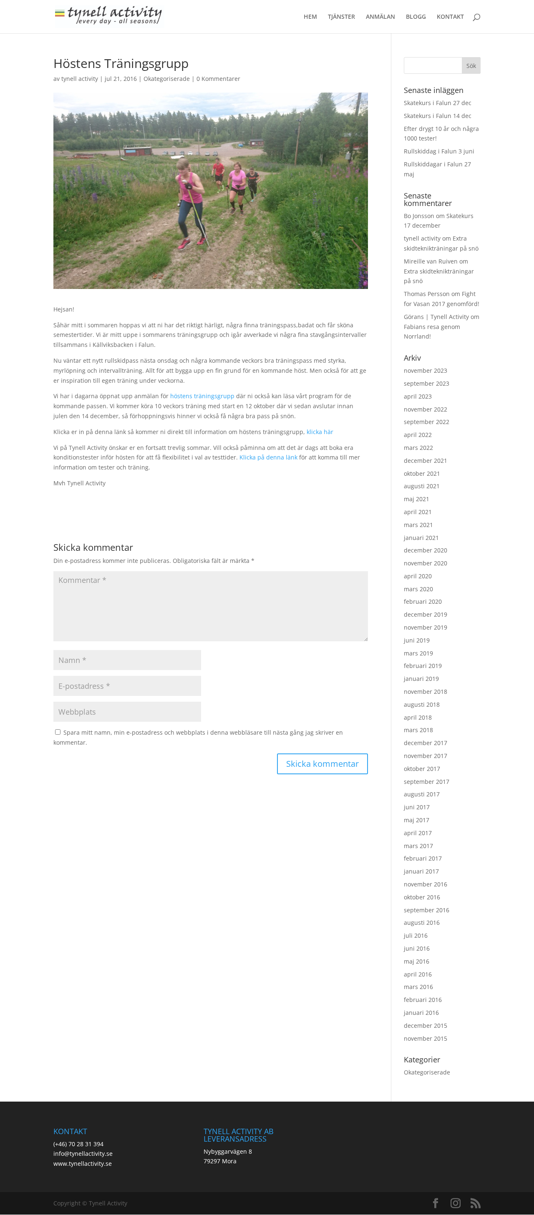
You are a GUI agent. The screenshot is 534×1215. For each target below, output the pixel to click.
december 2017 (425, 743)
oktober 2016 (422, 897)
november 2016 (425, 884)
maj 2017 (416, 820)
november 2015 (425, 1038)
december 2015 (425, 1025)
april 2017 (418, 833)
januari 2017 (421, 871)
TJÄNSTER (341, 17)
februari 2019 (423, 666)
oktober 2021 (422, 473)
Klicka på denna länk (268, 457)
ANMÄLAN (380, 17)
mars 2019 (418, 653)
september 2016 (426, 910)
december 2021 (425, 460)
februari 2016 (423, 1000)
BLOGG (416, 17)
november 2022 (425, 409)
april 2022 (418, 435)
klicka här (320, 432)
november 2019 (425, 627)
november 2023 (425, 370)
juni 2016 (417, 948)
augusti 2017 (422, 794)
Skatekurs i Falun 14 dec (437, 116)
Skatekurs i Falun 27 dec (437, 103)
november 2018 (425, 691)
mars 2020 (418, 589)
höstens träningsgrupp (202, 396)
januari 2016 (421, 1013)
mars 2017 (418, 846)
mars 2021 (418, 525)
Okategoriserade (167, 79)
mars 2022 (418, 448)
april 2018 (418, 717)
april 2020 (418, 576)
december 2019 (425, 614)
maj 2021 (416, 499)
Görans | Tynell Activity (436, 317)
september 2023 (426, 383)
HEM (310, 17)
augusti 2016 (422, 922)
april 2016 (418, 974)
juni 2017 (417, 807)
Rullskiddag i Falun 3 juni (439, 151)
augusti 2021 (422, 486)
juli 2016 (416, 935)
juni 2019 (417, 640)
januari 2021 (421, 538)
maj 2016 (416, 961)
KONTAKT (450, 17)
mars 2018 (418, 730)
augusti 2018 (422, 704)
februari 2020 (423, 601)
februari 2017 (423, 858)
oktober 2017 (422, 769)
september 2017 (426, 782)
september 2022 (426, 422)
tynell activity (79, 79)
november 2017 (425, 756)
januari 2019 (421, 679)
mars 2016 (418, 987)
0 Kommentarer (218, 79)
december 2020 (425, 550)
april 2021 (418, 512)
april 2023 (418, 396)
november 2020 (425, 563)
